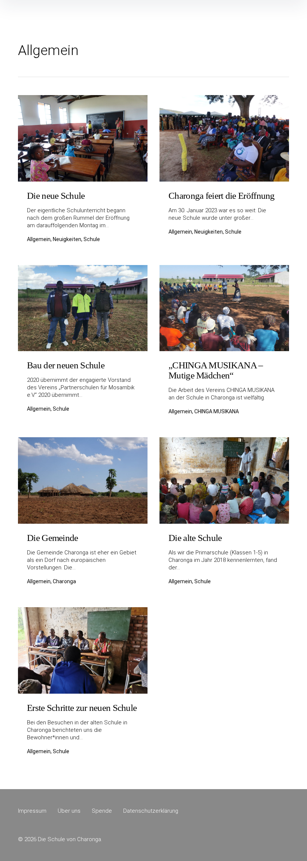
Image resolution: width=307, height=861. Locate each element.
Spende (102, 810)
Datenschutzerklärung (150, 810)
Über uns (69, 810)
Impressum (32, 810)
